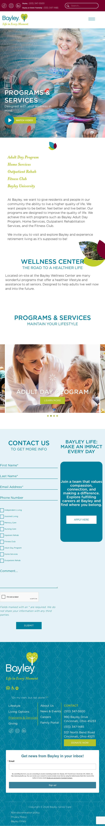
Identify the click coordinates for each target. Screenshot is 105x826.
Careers (45, 717)
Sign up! (52, 785)
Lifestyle (14, 705)
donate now (80, 742)
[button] (91, 19)
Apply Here (81, 519)
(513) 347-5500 (36, 3)
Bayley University (21, 186)
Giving (13, 723)
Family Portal (49, 722)
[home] (15, 20)
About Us (47, 705)
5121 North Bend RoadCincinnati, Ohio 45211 (79, 734)
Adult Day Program (23, 157)
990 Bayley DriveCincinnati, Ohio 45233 (80, 719)
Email (11, 761)
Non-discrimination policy (25, 812)
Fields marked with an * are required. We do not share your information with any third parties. (27, 611)
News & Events (50, 711)
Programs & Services (23, 717)
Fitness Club (17, 179)
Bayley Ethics (18, 821)
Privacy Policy (19, 817)
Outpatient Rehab (22, 171)
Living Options (18, 711)
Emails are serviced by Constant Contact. (59, 778)
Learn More (52, 400)
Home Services (19, 164)
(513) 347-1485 (51, 8)
